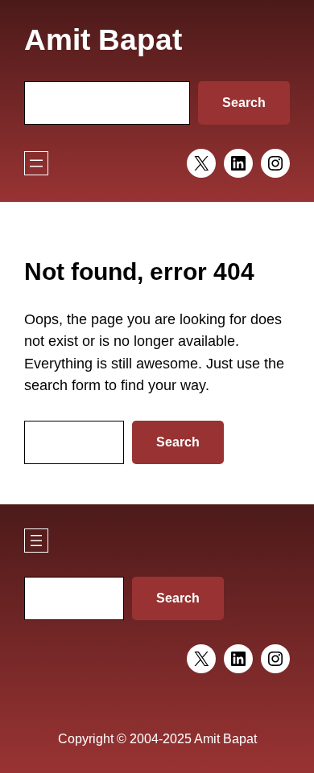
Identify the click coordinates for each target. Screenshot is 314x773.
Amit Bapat (103, 39)
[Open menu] (36, 163)
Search (244, 102)
